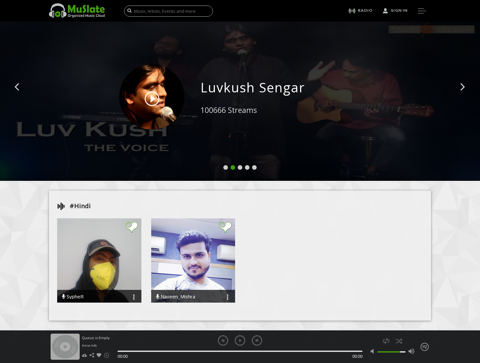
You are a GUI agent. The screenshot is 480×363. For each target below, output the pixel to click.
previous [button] (223, 340)
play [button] (240, 340)
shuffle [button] (399, 341)
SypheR (74, 296)
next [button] (257, 340)
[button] (24, 96)
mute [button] (373, 351)
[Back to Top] (470, 320)
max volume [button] (411, 351)
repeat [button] (386, 341)
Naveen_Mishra (177, 296)
